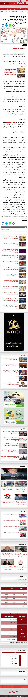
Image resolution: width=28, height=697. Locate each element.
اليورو (2, 216)
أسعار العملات (22, 585)
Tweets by (25, 682)
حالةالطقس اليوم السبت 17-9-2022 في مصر (10, 262)
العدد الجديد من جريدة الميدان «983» (11, 532)
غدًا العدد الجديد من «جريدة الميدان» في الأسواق (11, 527)
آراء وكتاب (23, 355)
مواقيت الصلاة (21, 650)
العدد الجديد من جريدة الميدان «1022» (11, 520)
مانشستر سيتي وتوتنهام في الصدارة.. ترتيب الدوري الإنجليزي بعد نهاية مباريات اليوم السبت (10, 250)
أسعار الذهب (22, 611)
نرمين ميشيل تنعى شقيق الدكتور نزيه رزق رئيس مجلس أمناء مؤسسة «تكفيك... (7, 554)
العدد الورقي (22, 511)
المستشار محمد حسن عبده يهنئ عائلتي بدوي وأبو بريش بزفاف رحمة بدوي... (20, 567)
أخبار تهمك (23, 466)
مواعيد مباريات (12, 74)
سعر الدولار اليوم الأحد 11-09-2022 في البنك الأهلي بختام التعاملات (10, 293)
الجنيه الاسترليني (10, 122)
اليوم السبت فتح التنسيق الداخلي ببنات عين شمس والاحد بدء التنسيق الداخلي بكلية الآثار (10, 300)
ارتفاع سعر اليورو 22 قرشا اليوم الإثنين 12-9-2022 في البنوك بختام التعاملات (10, 287)
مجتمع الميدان (22, 544)
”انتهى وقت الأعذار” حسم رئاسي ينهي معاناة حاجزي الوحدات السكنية (7, 567)
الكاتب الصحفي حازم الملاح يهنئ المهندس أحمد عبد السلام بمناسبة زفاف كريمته (20, 554)
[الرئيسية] (13, 3)
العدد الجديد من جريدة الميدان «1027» (11, 514)
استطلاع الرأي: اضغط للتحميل (21, 579)
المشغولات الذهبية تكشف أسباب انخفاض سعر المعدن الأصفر (11, 274)
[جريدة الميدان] (14, 332)
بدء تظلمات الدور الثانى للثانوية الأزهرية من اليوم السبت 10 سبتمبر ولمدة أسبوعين (10, 306)
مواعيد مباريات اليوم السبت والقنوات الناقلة (10, 243)
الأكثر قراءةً (23, 428)
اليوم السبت (6, 74)
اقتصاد (21, 12)
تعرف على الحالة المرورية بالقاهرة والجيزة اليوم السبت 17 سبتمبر (10, 256)
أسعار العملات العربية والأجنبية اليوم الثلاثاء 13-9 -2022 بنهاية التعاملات (11, 280)
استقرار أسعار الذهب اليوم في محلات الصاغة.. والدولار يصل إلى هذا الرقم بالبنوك (10, 70)
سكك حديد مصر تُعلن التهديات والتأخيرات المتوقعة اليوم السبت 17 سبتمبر (11, 269)
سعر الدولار (15, 216)
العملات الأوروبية (17, 48)
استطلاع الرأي (22, 576)
